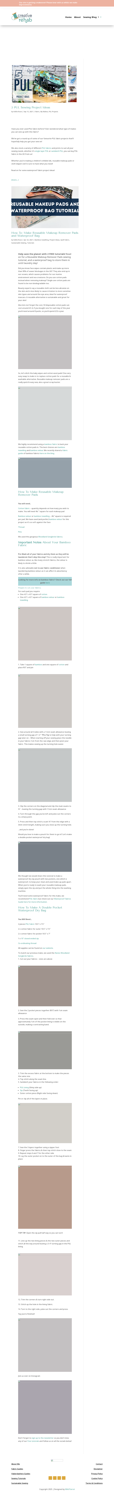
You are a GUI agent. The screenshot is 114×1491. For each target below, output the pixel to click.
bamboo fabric (51, 444)
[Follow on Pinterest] (63, 1478)
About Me (15, 1464)
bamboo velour (55, 519)
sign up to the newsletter (43, 1438)
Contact (99, 1464)
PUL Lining (24, 1087)
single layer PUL (41, 151)
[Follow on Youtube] (101, 2)
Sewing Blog (90, 17)
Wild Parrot (70, 1489)
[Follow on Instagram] (96, 2)
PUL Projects (53, 112)
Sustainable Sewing (18, 243)
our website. (48, 948)
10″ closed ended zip (30, 938)
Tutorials (30, 243)
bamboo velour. (36, 450)
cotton (44, 594)
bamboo (38, 664)
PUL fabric (33, 899)
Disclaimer (98, 1469)
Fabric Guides (17, 1469)
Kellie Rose (18, 112)
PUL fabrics (46, 148)
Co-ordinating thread (27, 943)
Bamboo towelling (42, 240)
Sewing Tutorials (18, 1478)
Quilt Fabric (64, 240)
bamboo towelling (42, 516)
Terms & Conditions (94, 1483)
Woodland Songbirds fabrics (50, 537)
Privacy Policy (97, 1473)
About (77, 17)
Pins (20, 532)
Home (68, 17)
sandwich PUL (57, 151)
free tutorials (33, 1441)
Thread (21, 527)
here (48, 583)
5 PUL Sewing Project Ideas (30, 107)
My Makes (44, 112)
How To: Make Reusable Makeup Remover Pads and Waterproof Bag (44, 234)
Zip (21, 1090)
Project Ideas (55, 240)
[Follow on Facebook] (92, 2)
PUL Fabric (30, 924)
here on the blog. (47, 453)
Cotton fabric (24, 508)
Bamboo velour (24, 516)
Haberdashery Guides (20, 1473)
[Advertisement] (57, 41)
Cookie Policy (97, 1478)
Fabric (37, 112)
